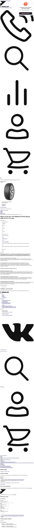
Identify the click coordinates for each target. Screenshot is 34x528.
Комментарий (2, 507)
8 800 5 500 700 (2, 0)
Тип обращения (2, 498)
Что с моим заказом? (3, 7)
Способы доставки (5, 301)
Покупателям (2, 298)
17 (2, 232)
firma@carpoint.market (5, 313)
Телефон (1, 478)
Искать (15, 494)
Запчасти (3, 296)
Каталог (1, 293)
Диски (3, 295)
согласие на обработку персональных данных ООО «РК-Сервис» (14, 479)
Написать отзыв (9, 7)
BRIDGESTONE (4, 238)
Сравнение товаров (10, 467)
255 (2, 226)
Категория (1, 500)
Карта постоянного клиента (6, 303)
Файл (1, 510)
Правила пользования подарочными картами (9, 307)
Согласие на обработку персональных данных (9, 306)
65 (2, 229)
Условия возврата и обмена (6, 300)
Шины (3, 294)
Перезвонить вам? (8, 0)
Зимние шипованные (5, 241)
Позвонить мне (3, 481)
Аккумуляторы (4, 297)
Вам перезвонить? (9, 315)
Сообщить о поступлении (4, 210)
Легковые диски (2, 459)
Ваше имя (1, 476)
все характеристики (3, 207)
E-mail (1, 505)
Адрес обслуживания (3, 501)
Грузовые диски (7, 459)
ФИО (1, 503)
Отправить (2, 516)
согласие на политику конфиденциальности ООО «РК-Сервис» (14, 480)
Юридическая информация (6, 302)
